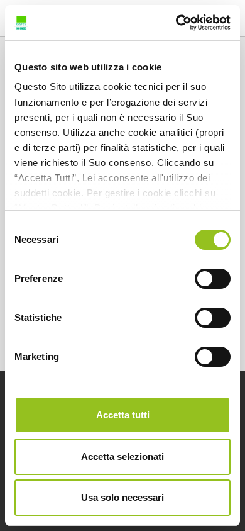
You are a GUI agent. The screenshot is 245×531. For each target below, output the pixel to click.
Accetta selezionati (122, 456)
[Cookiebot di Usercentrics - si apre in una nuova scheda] (176, 22)
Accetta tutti (123, 415)
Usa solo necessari (122, 497)
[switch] (213, 279)
